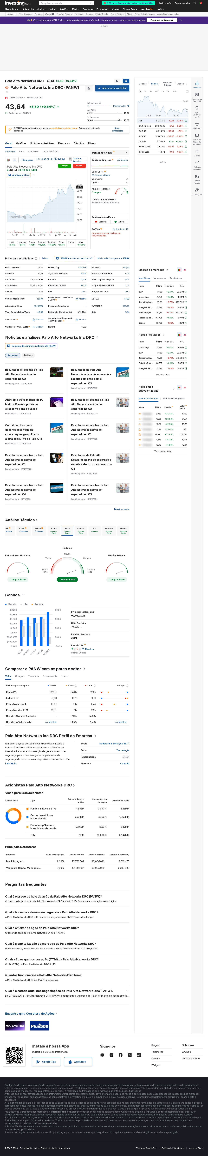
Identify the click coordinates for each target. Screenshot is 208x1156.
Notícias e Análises (42, 143)
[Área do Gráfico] (14, 160)
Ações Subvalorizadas (145, 14)
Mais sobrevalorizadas (173, 398)
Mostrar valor (119, 106)
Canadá (124, 763)
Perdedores (176, 278)
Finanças (64, 143)
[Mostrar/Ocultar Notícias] (70, 159)
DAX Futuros (145, 126)
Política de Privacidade (173, 1148)
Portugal (38, 14)
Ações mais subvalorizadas (148, 388)
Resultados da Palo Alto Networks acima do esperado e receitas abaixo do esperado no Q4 (91, 462)
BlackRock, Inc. (15, 861)
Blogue (155, 1045)
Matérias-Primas (167, 83)
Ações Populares (150, 334)
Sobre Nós (188, 1045)
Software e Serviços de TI (114, 743)
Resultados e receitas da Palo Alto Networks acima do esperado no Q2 (24, 374)
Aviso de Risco (196, 1148)
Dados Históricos (50, 151)
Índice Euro (144, 152)
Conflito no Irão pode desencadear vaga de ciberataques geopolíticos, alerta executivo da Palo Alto (23, 432)
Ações (10, 14)
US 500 (142, 141)
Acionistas (33, 151)
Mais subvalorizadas (148, 398)
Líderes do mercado (151, 269)
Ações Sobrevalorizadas (168, 14)
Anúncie (186, 1051)
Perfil (21, 151)
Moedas (143, 84)
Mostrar (53, 722)
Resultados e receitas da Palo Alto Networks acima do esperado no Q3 (90, 490)
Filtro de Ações (130, 9)
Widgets (155, 1065)
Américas (79, 14)
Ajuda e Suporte (191, 1058)
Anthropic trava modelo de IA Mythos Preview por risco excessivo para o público (24, 404)
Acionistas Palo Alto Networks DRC (38, 785)
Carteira (155, 1058)
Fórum (92, 143)
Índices (154, 84)
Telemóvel (157, 1051)
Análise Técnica (20, 520)
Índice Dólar (144, 146)
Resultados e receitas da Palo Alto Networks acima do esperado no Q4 (24, 490)
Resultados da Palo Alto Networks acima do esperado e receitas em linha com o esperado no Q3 (91, 376)
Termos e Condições (146, 1148)
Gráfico (21, 143)
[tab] (8, 531)
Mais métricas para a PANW (113, 258)
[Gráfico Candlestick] (8, 160)
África (129, 14)
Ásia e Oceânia (117, 14)
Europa (89, 14)
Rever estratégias (117, 130)
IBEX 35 (142, 136)
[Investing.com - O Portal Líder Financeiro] (18, 3)
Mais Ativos (144, 278)
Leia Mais (10, 763)
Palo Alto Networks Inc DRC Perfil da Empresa (48, 735)
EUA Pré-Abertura (64, 14)
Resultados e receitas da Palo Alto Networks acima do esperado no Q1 (90, 430)
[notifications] (195, 3)
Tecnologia (122, 750)
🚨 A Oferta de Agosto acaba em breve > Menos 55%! (128, 3)
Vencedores (160, 278)
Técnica (79, 143)
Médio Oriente (101, 14)
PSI (140, 121)
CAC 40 (142, 131)
